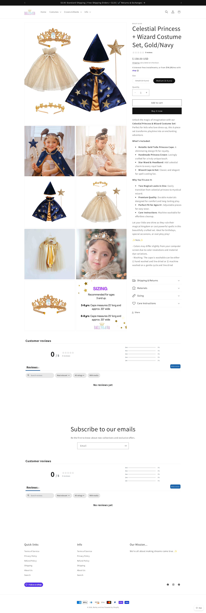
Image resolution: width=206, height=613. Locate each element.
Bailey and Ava (98, 607)
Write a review (175, 366)
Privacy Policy (30, 556)
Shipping (135, 63)
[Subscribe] (125, 445)
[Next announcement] (181, 2)
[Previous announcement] (24, 2)
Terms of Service (31, 551)
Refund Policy (30, 560)
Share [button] (137, 312)
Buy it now (157, 111)
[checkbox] (94, 375)
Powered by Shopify (111, 607)
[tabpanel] (103, 392)
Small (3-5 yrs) (143, 81)
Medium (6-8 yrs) (164, 80)
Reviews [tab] (32, 367)
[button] (55, 12)
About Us (28, 570)
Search (27, 575)
